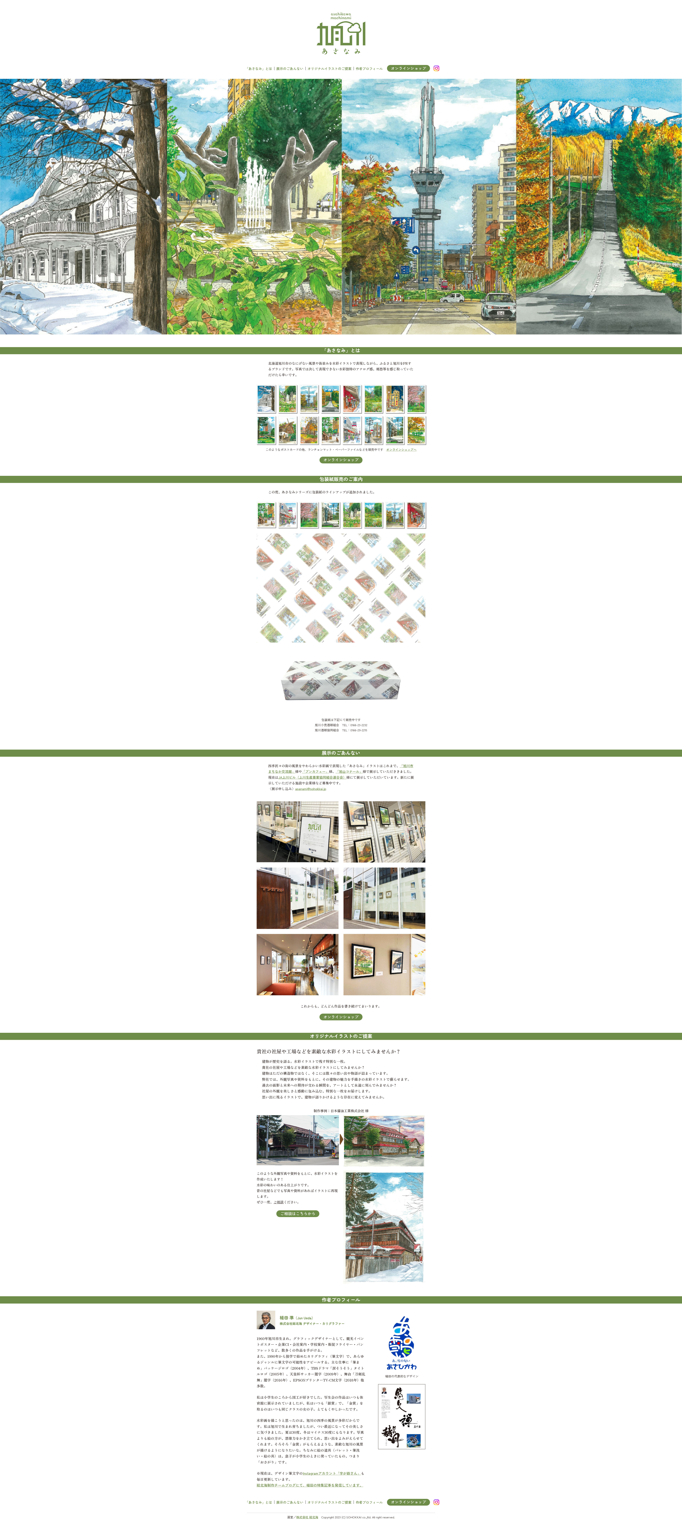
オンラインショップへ (401, 449)
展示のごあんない (289, 68)
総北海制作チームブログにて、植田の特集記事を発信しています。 (310, 1485)
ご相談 (279, 1202)
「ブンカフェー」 (315, 771)
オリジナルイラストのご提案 (329, 68)
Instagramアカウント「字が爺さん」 (332, 1473)
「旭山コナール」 (349, 771)
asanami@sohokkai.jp (310, 788)
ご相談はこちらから (297, 1213)
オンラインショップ (408, 68)
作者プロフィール (369, 68)
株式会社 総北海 (307, 1517)
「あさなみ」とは (258, 68)
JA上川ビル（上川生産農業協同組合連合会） (312, 777)
